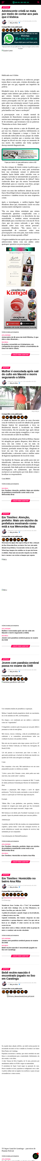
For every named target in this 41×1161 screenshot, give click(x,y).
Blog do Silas (14, 23)
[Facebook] (3, 30)
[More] (26, 30)
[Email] (18, 30)
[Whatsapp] (11, 30)
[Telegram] (22, 30)
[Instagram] (14, 30)
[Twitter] (7, 30)
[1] (35, 1157)
